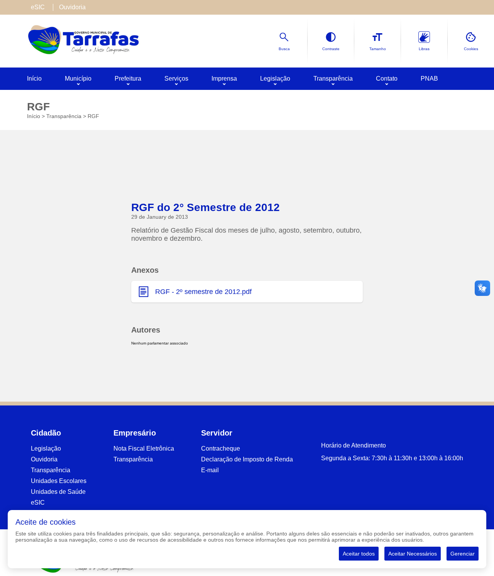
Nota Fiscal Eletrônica (143, 448)
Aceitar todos (359, 554)
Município (78, 78)
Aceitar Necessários (412, 554)
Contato (387, 78)
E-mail (210, 470)
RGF (93, 116)
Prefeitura (128, 78)
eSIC (38, 7)
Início (34, 78)
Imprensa (224, 78)
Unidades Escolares (58, 481)
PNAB (429, 78)
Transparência (333, 78)
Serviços (176, 78)
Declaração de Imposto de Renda (247, 459)
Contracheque (220, 448)
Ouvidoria (72, 7)
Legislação (275, 78)
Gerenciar (462, 554)
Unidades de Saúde (58, 491)
